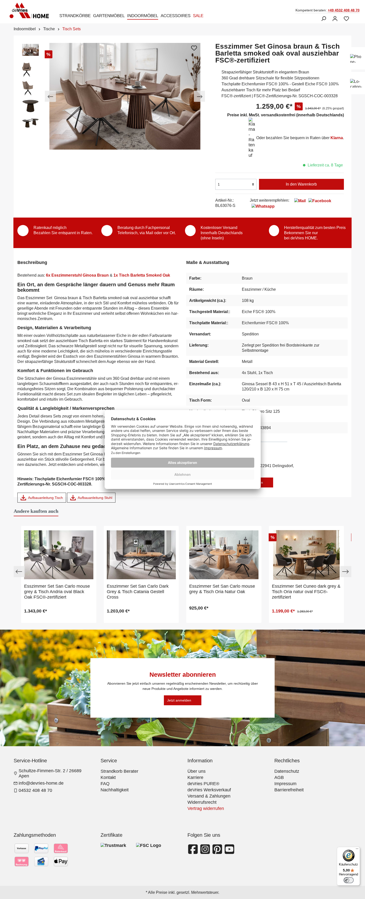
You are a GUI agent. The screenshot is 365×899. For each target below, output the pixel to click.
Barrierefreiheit (289, 789)
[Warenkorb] (355, 16)
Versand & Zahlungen (208, 796)
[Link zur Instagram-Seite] (206, 852)
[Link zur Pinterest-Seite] (218, 852)
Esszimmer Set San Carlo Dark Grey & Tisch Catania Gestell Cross (138, 592)
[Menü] (357, 850)
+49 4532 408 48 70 (344, 10)
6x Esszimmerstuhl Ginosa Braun (77, 275)
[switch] (349, 880)
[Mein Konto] (335, 18)
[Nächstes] (199, 96)
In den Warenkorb (301, 184)
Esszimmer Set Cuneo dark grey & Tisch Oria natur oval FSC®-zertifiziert (306, 592)
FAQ (105, 783)
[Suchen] (323, 18)
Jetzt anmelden (179, 700)
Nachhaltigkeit (115, 789)
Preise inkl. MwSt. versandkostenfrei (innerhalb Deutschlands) (285, 115)
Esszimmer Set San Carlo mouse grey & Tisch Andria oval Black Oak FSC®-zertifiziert (57, 592)
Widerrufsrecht (202, 802)
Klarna (336, 138)
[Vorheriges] (50, 96)
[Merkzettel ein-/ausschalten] (194, 48)
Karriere (195, 777)
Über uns (196, 771)
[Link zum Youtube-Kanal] (229, 852)
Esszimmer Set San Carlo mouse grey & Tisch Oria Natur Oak (222, 589)
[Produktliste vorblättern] (345, 571)
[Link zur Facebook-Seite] (193, 852)
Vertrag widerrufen (205, 808)
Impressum (285, 783)
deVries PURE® (203, 783)
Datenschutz (286, 771)
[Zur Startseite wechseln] (30, 10)
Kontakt (108, 777)
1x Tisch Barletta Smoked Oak (142, 275)
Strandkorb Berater (119, 771)
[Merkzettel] (346, 18)
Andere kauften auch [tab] (36, 511)
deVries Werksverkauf (209, 789)
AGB (279, 777)
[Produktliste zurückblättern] (19, 571)
